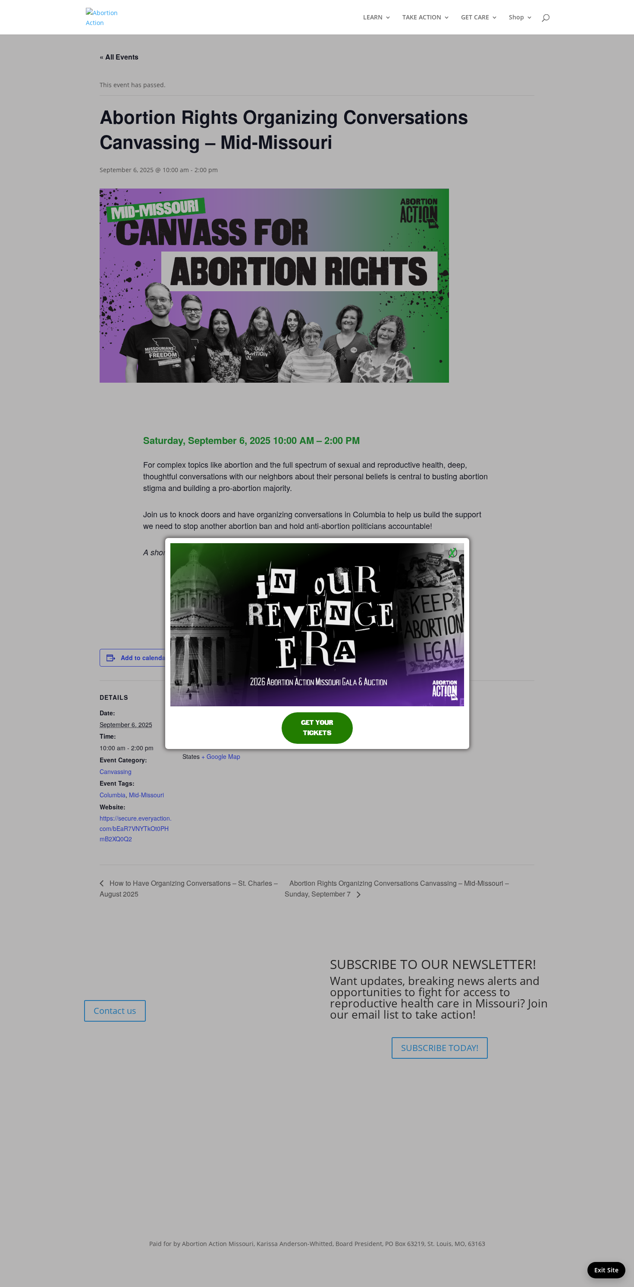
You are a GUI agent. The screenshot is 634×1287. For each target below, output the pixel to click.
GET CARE (475, 17)
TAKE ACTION (421, 17)
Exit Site (606, 1270)
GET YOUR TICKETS (317, 727)
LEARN (373, 17)
